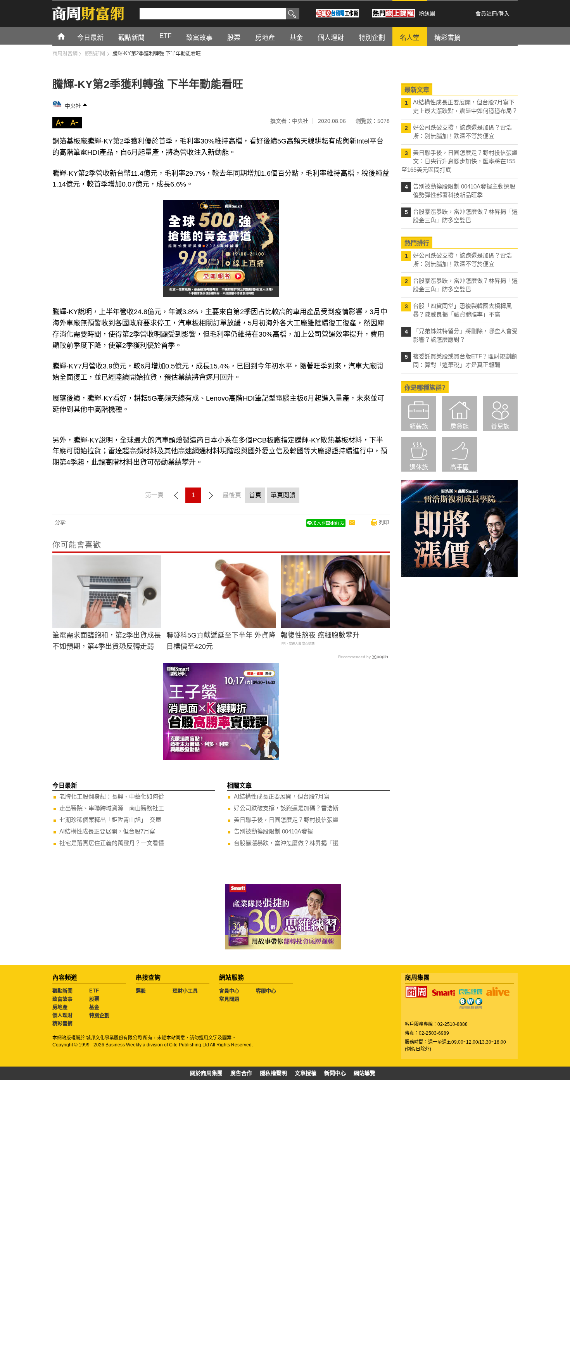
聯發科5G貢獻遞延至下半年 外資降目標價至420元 (220, 640)
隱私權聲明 (273, 1073)
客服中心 (266, 991)
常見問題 (229, 999)
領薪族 (418, 426)
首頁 (68, 36)
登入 (504, 13)
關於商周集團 (206, 1073)
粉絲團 (427, 13)
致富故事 (62, 999)
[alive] (498, 992)
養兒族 (500, 426)
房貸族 (459, 426)
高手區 (459, 467)
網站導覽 (364, 1073)
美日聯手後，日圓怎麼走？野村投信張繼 (286, 819)
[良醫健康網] (470, 992)
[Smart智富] (443, 993)
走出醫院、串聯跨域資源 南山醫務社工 (111, 808)
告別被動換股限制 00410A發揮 (273, 831)
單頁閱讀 (283, 495)
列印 (384, 522)
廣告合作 (241, 1073)
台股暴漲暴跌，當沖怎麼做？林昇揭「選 (286, 843)
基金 (94, 1007)
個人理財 (62, 1015)
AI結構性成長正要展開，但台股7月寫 (107, 831)
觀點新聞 (62, 991)
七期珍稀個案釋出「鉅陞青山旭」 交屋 (110, 819)
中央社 (73, 106)
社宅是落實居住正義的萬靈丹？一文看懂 (111, 843)
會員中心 (229, 991)
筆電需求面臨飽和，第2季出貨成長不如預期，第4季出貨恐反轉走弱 (106, 640)
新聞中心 (335, 1073)
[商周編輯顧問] (470, 1003)
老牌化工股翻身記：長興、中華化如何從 (111, 796)
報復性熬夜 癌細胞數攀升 (320, 635)
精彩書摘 (62, 1023)
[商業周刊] (416, 992)
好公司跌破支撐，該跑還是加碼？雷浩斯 (286, 808)
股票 (94, 999)
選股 (141, 991)
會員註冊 (486, 13)
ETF (94, 991)
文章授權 (305, 1073)
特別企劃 (99, 1015)
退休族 (418, 467)
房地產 (59, 1007)
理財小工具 (185, 991)
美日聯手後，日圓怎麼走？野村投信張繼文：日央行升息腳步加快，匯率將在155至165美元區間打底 (459, 161)
